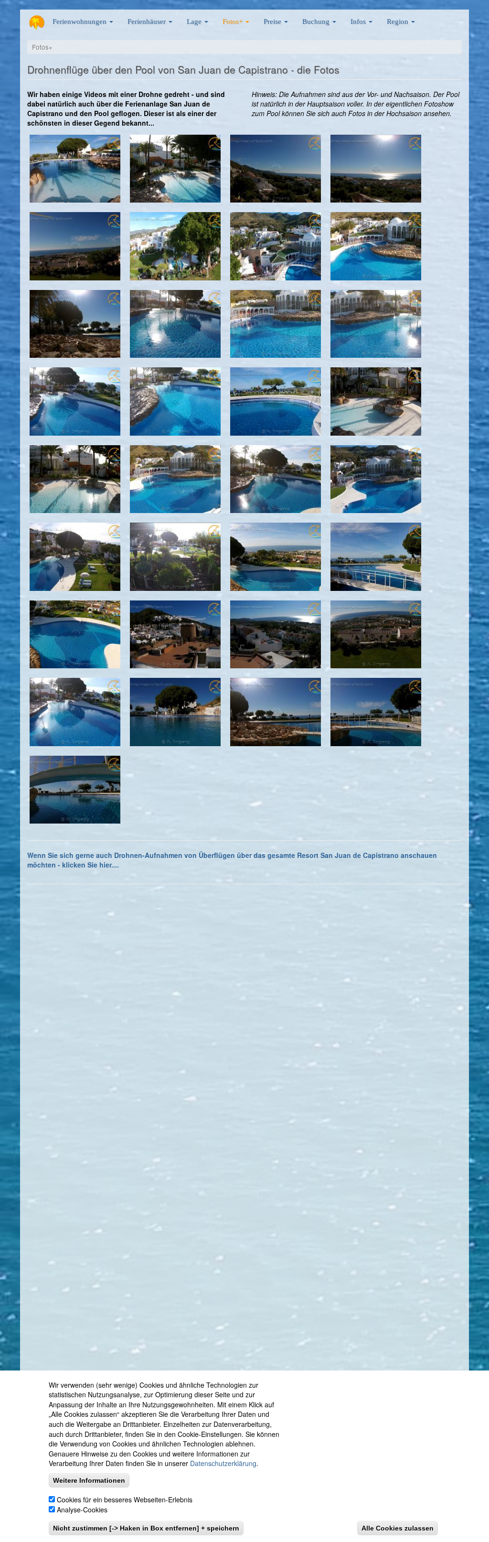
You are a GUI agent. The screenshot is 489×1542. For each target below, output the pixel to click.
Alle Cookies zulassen (397, 1528)
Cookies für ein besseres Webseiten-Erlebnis (124, 1499)
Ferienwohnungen (80, 21)
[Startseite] (36, 22)
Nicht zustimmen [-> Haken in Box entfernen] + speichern (146, 1528)
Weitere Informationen (89, 1480)
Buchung (316, 21)
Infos (359, 21)
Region (398, 21)
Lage (195, 21)
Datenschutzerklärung (223, 1463)
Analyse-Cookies (82, 1509)
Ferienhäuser (148, 21)
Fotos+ (233, 21)
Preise (273, 21)
